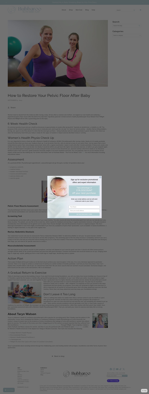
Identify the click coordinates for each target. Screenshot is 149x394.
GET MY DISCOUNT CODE (84, 214)
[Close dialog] (100, 177)
